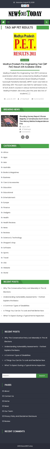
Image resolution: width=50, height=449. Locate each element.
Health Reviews (9, 222)
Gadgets (6, 212)
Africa (5, 152)
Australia (6, 167)
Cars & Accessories (11, 182)
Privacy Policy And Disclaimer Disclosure (21, 416)
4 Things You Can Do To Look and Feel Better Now (23, 311)
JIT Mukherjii (24, 99)
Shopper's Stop (9, 242)
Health (6, 217)
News (5, 227)
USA (4, 263)
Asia (5, 162)
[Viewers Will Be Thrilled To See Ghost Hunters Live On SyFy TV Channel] (9, 122)
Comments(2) (26, 129)
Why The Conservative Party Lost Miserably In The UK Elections (24, 290)
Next (27, 137)
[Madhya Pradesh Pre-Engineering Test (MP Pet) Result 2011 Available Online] (25, 44)
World (5, 273)
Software (7, 248)
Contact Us (9, 396)
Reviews (6, 232)
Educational (8, 192)
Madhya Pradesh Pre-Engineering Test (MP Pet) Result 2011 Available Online (25, 65)
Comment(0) (39, 99)
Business (6, 177)
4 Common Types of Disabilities (16, 306)
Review (7, 421)
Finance (6, 207)
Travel (5, 258)
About (7, 391)
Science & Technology (12, 237)
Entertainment (9, 197)
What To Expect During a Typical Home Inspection (23, 316)
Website (6, 268)
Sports (5, 253)
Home (7, 401)
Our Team (9, 411)
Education (24, 60)
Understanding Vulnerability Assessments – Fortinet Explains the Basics (24, 299)
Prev (23, 137)
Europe (6, 202)
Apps (5, 157)
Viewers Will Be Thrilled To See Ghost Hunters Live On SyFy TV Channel (32, 118)
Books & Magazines (11, 172)
